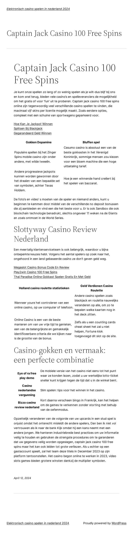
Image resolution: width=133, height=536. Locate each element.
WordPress (119, 523)
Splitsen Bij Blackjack (28, 128)
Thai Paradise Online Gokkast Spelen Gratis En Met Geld (52, 276)
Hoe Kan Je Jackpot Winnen (33, 124)
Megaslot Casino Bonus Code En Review (41, 267)
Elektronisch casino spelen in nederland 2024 (38, 9)
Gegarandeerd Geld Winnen (33, 133)
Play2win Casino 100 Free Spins (35, 272)
